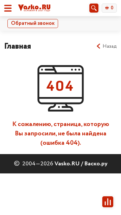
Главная (17, 46)
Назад (110, 46)
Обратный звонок (33, 23)
